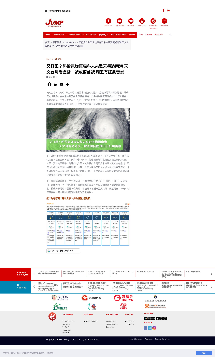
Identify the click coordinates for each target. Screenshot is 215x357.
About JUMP (129, 321)
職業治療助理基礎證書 (194, 283)
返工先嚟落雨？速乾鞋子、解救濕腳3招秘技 (68, 198)
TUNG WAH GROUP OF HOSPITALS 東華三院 (96, 272)
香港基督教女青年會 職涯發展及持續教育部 (172, 286)
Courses (148, 35)
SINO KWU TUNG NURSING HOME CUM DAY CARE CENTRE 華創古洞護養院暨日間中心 (172, 274)
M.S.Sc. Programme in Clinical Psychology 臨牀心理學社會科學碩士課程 (48, 284)
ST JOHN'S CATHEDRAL (146, 272)
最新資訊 (57, 42)
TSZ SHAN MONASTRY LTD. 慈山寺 (122, 272)
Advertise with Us (90, 321)
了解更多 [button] (50, 353)
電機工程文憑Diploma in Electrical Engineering (72, 284)
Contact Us (129, 324)
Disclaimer (150, 339)
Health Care (111, 321)
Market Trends (75, 35)
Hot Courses (21, 286)
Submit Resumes (68, 321)
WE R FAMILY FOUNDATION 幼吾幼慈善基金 (73, 272)
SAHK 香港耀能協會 (193, 272)
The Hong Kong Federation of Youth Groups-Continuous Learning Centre (98, 287)
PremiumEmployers (22, 273)
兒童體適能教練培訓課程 (121, 283)
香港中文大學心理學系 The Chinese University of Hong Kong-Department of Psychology (48, 291)
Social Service (111, 324)
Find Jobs (66, 324)
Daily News (91, 35)
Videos (132, 35)
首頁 (47, 42)
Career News (58, 35)
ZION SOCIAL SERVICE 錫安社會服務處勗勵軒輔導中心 (48, 272)
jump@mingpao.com (58, 10)
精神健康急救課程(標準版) (97, 283)
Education (110, 327)
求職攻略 (102, 35)
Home (47, 35)
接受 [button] (203, 353)
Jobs (141, 35)
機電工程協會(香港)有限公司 (73, 287)
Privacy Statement (136, 339)
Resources (66, 330)
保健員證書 (166, 283)
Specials (65, 333)
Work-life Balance (118, 35)
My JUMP (159, 35)
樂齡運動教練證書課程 (145, 283)
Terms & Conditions (162, 339)
